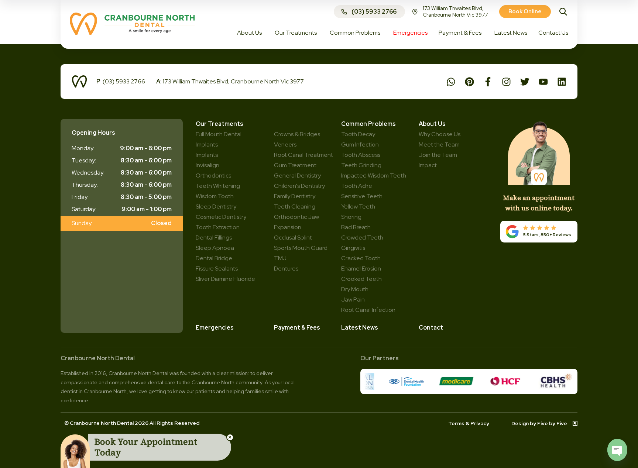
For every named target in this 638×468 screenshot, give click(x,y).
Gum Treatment (295, 165)
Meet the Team (439, 144)
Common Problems (368, 124)
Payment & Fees (297, 327)
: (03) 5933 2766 (120, 81)
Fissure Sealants (217, 268)
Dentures (286, 268)
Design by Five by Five (539, 423)
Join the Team (438, 155)
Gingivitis (353, 248)
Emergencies (215, 327)
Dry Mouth (354, 289)
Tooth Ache (356, 186)
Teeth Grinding (361, 165)
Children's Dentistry (299, 186)
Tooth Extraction (218, 227)
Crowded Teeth (362, 237)
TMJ (280, 258)
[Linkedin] (561, 81)
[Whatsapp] (451, 81)
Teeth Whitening (218, 186)
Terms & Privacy (468, 423)
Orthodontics (213, 175)
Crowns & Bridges (297, 134)
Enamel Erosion (361, 268)
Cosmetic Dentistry (221, 217)
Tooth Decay (358, 134)
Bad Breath (356, 227)
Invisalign (207, 165)
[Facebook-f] (488, 81)
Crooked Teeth (361, 279)
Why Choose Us (439, 134)
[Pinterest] (469, 81)
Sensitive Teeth (362, 196)
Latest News (359, 327)
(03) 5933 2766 (374, 12)
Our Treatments (219, 124)
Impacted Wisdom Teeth (373, 175)
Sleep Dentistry (216, 206)
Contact (431, 327)
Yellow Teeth (358, 206)
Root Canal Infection (368, 310)
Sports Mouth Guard (300, 248)
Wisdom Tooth (215, 196)
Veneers (285, 144)
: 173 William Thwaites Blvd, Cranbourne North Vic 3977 (230, 81)
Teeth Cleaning (294, 206)
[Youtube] (543, 81)
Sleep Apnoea (215, 248)
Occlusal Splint (293, 237)
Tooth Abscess (360, 155)
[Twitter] (524, 81)
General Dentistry (297, 175)
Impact (428, 165)
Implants (207, 155)
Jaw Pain (353, 299)
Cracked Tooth (361, 258)
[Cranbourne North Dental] (132, 33)
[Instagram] (506, 81)
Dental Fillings (214, 237)
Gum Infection (360, 144)
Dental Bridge (214, 258)
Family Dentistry (294, 196)
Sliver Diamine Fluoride (225, 279)
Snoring (351, 217)
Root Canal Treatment (303, 155)
